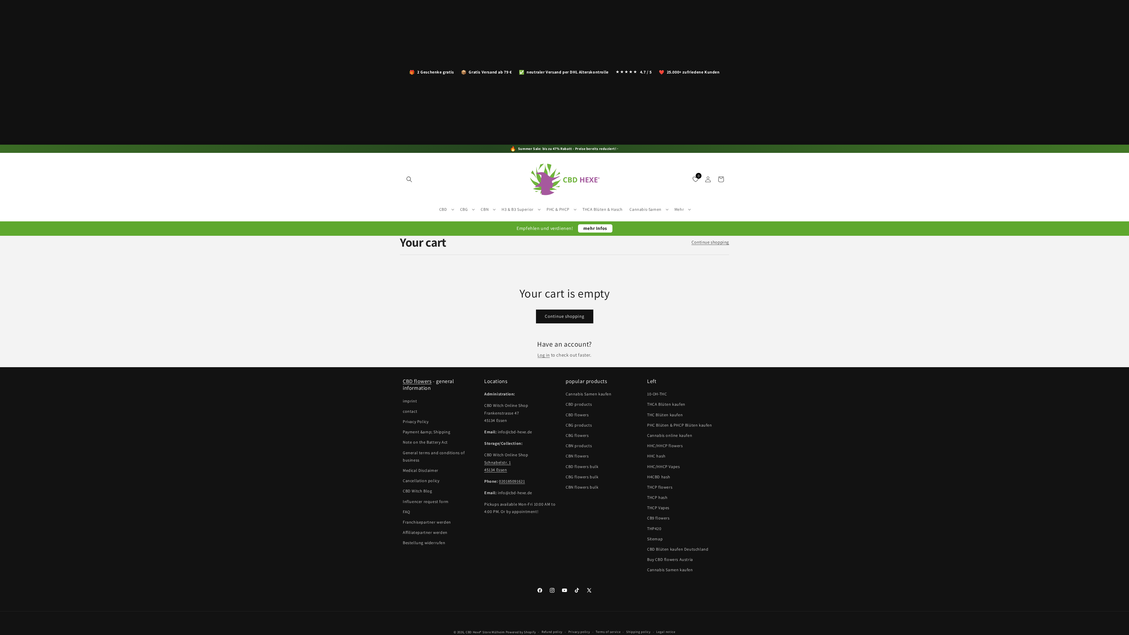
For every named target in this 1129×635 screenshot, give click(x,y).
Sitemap (655, 539)
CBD (443, 209)
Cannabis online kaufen (669, 435)
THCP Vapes (658, 507)
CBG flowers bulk (582, 476)
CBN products (579, 445)
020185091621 (512, 481)
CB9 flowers (658, 518)
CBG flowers (577, 435)
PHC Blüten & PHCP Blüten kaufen (679, 425)
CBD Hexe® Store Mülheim (485, 632)
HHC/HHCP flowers (665, 445)
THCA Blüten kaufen (666, 404)
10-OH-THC (657, 394)
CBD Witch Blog (417, 491)
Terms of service (608, 632)
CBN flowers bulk (582, 487)
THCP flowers (659, 487)
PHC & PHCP (558, 209)
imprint (410, 401)
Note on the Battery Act (425, 442)
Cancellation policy (421, 480)
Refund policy (552, 632)
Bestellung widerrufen (424, 542)
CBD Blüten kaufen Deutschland (677, 549)
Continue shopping (710, 242)
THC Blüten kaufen (665, 414)
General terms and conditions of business (434, 456)
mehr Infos (595, 228)
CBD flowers (417, 381)
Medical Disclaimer (420, 470)
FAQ (406, 511)
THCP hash (657, 497)
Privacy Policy (415, 421)
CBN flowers (577, 456)
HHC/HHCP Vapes (663, 466)
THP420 (654, 528)
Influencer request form (426, 501)
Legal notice (665, 632)
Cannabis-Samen (645, 209)
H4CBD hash (658, 476)
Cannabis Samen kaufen (589, 394)
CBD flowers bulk (582, 466)
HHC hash (656, 456)
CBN (485, 209)
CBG (464, 209)
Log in (543, 355)
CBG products (579, 425)
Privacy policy (579, 632)
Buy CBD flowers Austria (670, 559)
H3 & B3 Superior (518, 209)
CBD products (579, 404)
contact (410, 411)
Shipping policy (638, 632)
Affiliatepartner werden (425, 532)
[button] (409, 179)
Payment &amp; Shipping (426, 432)
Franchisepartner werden (427, 522)
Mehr (679, 209)
